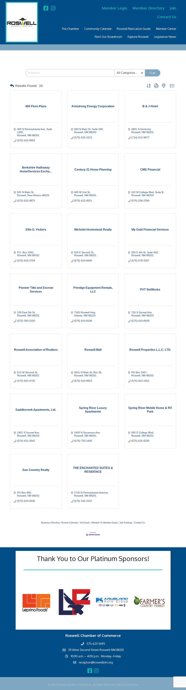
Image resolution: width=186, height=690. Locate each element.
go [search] (154, 72)
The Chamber (70, 29)
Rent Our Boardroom (108, 37)
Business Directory (50, 522)
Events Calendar (70, 522)
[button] (12, 86)
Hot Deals (85, 522)
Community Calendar (98, 29)
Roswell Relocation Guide (134, 29)
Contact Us (166, 16)
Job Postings (126, 522)
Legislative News (165, 37)
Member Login (114, 8)
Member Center (166, 29)
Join (173, 8)
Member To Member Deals (105, 522)
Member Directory (148, 8)
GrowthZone (131, 684)
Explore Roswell (138, 37)
